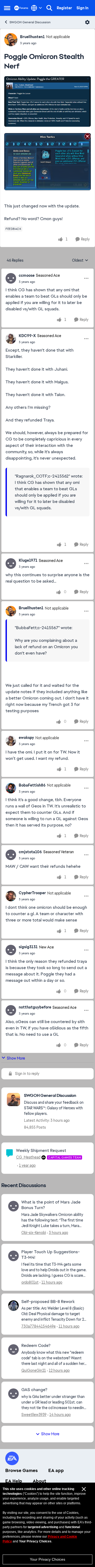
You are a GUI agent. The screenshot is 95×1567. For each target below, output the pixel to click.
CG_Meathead (28, 1157)
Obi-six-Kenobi (33, 1232)
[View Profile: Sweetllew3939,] (13, 1393)
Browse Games (21, 1470)
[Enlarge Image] (47, 101)
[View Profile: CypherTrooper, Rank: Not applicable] (11, 896)
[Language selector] (36, 8)
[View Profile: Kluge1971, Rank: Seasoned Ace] (11, 563)
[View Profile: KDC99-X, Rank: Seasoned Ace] (11, 338)
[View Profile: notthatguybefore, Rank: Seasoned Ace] (11, 1010)
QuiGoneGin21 (33, 1370)
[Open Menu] (87, 22)
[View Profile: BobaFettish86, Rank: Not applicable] (11, 788)
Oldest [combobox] (80, 260)
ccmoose (27, 275)
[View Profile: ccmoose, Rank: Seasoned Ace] (11, 278)
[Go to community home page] (21, 8)
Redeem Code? (35, 1345)
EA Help (13, 1481)
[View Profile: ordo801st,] (13, 1256)
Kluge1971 (28, 560)
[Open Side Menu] (7, 8)
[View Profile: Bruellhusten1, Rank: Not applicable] (10, 39)
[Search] (49, 8)
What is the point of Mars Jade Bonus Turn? (50, 1205)
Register (64, 8)
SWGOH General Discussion (30, 22)
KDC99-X (27, 335)
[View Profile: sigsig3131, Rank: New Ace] (11, 950)
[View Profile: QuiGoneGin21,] (13, 1349)
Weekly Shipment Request (41, 1150)
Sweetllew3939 (33, 1414)
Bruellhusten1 (32, 36)
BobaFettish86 (32, 785)
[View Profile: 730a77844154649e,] (13, 1305)
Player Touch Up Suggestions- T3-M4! (50, 1254)
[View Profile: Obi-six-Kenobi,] (13, 1206)
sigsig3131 (28, 946)
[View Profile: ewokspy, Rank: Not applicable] (11, 740)
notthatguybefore (35, 1007)
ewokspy (26, 737)
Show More (16, 1058)
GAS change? (34, 1389)
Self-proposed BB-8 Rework (48, 1301)
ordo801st (30, 1282)
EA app (56, 1470)
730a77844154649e (38, 1326)
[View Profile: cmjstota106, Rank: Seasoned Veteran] (11, 855)
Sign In (82, 8)
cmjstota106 (30, 852)
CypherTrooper (32, 893)
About (39, 1481)
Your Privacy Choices (47, 1559)
